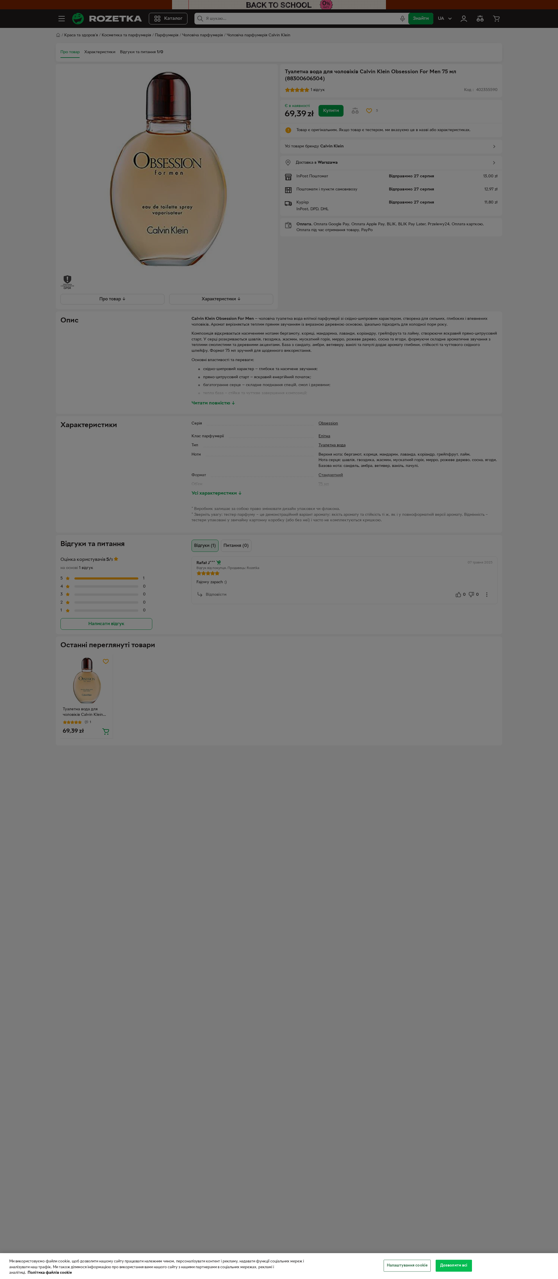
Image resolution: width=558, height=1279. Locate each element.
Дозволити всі (454, 1265)
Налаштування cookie (407, 1265)
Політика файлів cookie (50, 1273)
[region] (279, 1266)
